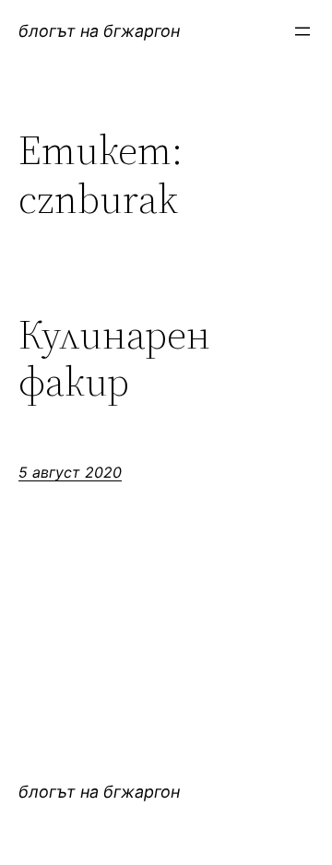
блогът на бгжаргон (99, 31)
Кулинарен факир (114, 358)
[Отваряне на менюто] (302, 31)
